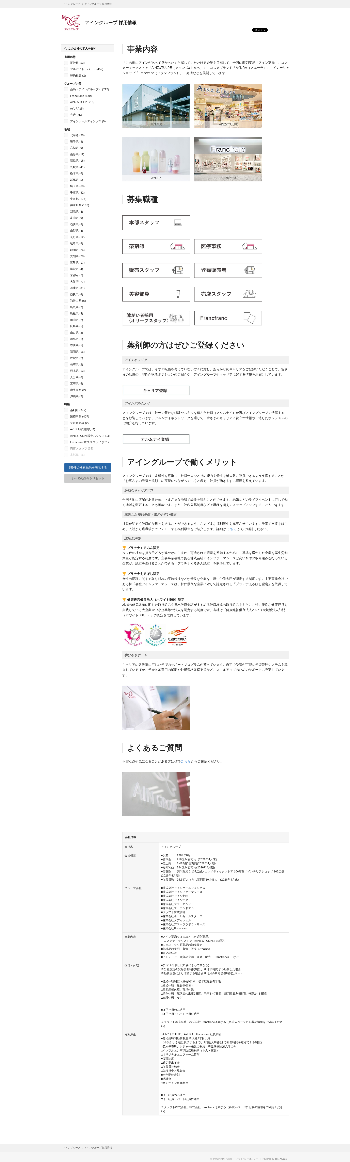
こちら (232, 529)
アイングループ (72, 3)
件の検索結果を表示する (87, 469)
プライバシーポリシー (247, 1159)
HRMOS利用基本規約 (221, 1159)
